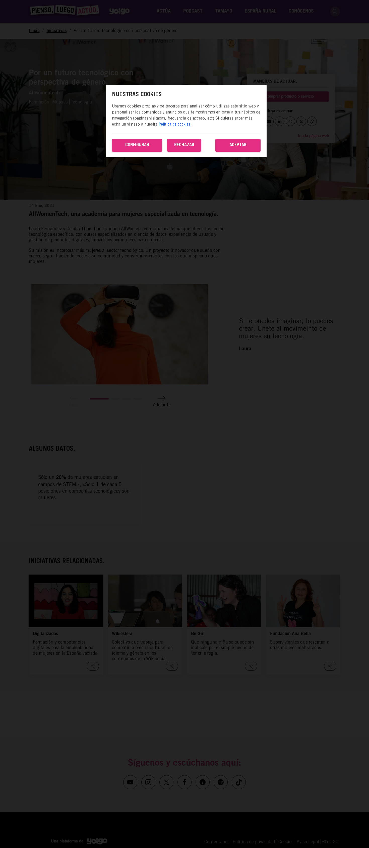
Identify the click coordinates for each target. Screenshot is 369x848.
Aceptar (238, 145)
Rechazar (184, 145)
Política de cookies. (175, 125)
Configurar (137, 145)
